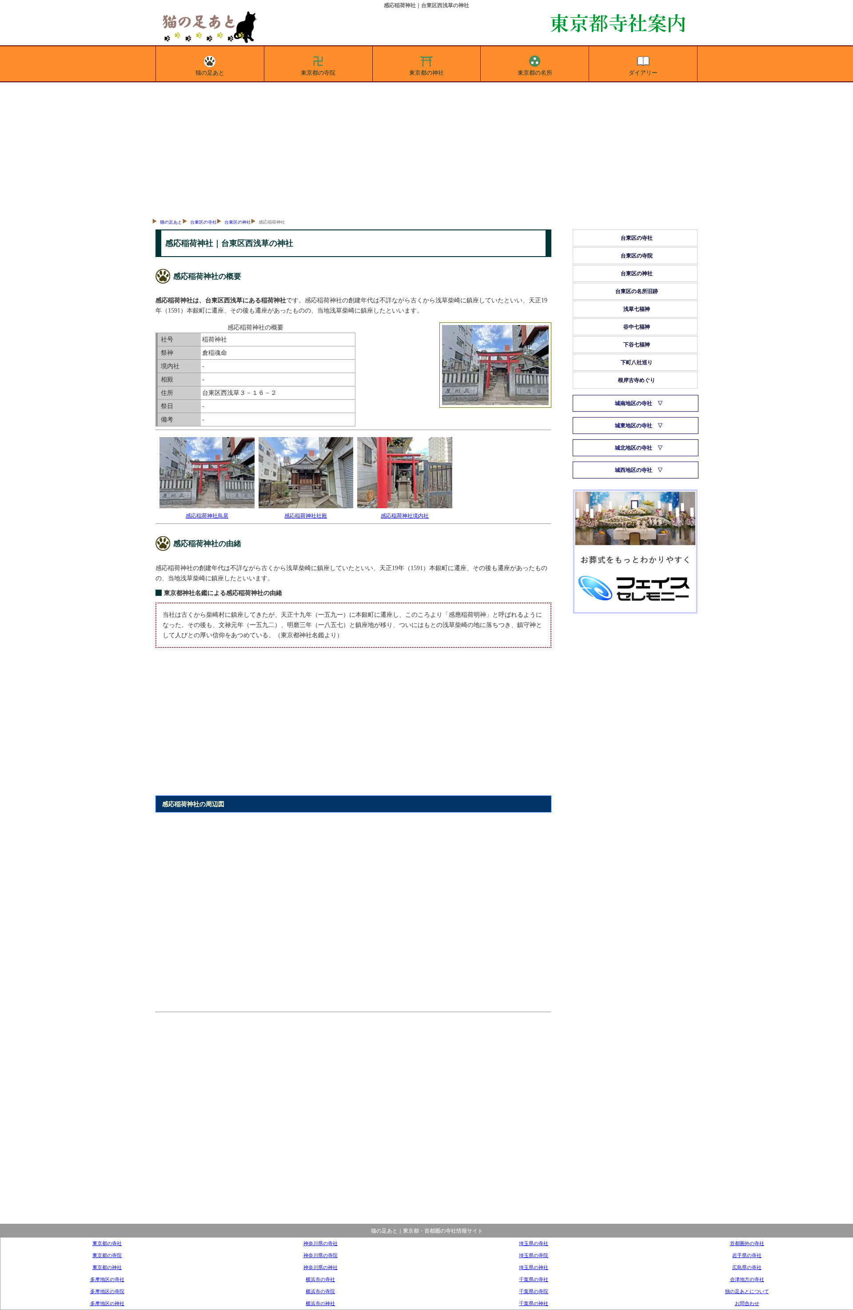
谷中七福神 (636, 327)
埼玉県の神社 (533, 1267)
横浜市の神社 (320, 1303)
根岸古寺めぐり (636, 380)
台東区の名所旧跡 (636, 291)
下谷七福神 (636, 345)
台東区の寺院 (637, 256)
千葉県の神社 (533, 1303)
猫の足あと (209, 72)
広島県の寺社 (746, 1267)
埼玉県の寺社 (533, 1243)
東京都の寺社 (107, 1243)
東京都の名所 (535, 72)
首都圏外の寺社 (747, 1243)
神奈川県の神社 (320, 1267)
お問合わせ (747, 1303)
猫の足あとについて (747, 1291)
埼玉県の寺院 (533, 1255)
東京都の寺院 (318, 72)
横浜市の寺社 (320, 1279)
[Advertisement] (426, 149)
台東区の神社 (237, 222)
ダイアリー (643, 72)
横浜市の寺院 (320, 1291)
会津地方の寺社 (747, 1279)
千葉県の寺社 (533, 1279)
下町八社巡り (637, 362)
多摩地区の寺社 (107, 1279)
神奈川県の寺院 (320, 1255)
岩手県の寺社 (746, 1255)
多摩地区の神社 (107, 1303)
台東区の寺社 (203, 222)
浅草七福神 (636, 309)
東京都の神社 (426, 72)
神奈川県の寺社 (320, 1243)
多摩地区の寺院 (107, 1291)
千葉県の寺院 (533, 1291)
